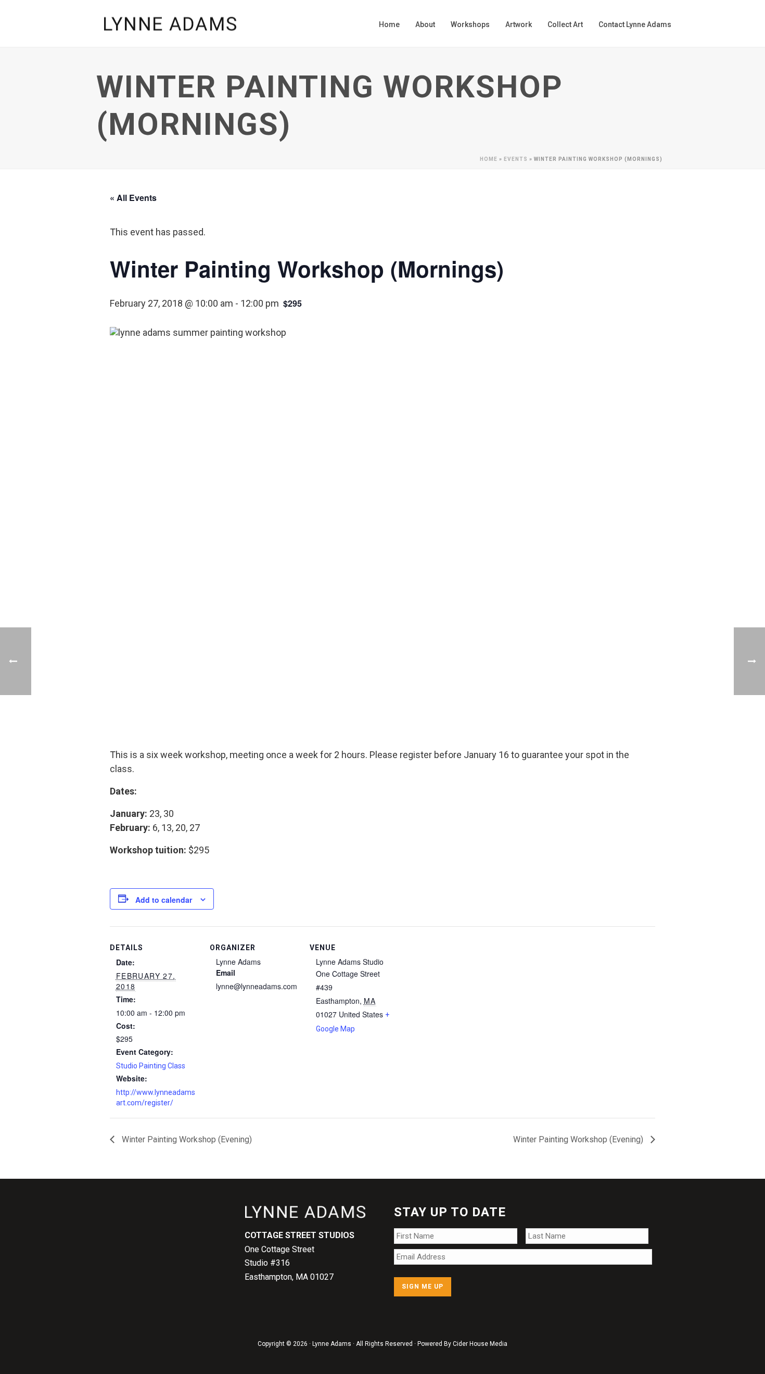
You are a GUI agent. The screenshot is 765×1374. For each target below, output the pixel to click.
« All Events (133, 198)
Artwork (518, 24)
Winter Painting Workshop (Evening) (186, 1139)
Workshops (470, 24)
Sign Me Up (422, 1286)
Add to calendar (163, 899)
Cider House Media (480, 1343)
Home (389, 24)
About (425, 24)
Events (516, 159)
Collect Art (565, 24)
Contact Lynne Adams (634, 24)
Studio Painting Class (150, 1066)
